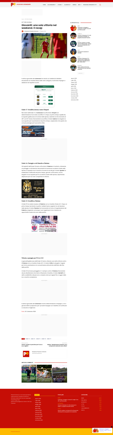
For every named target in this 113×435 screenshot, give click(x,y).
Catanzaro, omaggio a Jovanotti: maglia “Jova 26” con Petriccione (84, 28)
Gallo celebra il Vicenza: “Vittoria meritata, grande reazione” (84, 68)
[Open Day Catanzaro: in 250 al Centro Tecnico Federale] (59, 374)
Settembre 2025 (74, 100)
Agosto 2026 (74, 78)
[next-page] (24, 385)
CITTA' (79, 41)
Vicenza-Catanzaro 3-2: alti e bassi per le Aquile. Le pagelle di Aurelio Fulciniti (84, 36)
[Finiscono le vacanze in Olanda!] (73, 52)
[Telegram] (98, 431)
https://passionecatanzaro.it (37, 353)
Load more (80, 73)
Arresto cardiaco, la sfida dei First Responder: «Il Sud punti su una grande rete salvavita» (84, 44)
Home (23, 19)
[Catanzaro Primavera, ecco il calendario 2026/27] (29, 374)
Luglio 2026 (73, 80)
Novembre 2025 (74, 96)
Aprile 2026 (73, 86)
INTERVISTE (80, 65)
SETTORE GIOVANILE (28, 19)
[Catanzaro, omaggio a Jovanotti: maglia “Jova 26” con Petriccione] (73, 28)
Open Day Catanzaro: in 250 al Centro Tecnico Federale (59, 380)
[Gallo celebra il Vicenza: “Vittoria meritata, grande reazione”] (73, 67)
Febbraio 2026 (74, 90)
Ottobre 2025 (74, 98)
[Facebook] (92, 431)
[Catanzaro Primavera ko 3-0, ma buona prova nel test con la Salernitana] (44, 374)
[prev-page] (22, 385)
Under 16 (44, 338)
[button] (100, 5)
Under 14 (33, 338)
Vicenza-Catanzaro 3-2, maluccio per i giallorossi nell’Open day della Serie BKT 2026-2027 (84, 60)
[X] (101, 431)
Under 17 (49, 338)
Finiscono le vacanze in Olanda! (83, 52)
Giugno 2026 (74, 82)
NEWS (59, 397)
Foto (23, 311)
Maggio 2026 (74, 84)
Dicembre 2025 (74, 94)
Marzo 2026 (73, 88)
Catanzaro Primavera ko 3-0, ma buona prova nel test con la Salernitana (44, 380)
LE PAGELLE (60, 403)
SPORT (79, 50)
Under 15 (38, 338)
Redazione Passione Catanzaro (32, 31)
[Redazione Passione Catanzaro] (23, 31)
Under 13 (28, 338)
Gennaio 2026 (74, 92)
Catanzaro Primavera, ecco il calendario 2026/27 (29, 380)
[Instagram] (95, 431)
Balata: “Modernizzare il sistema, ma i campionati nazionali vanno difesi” (57, 345)
